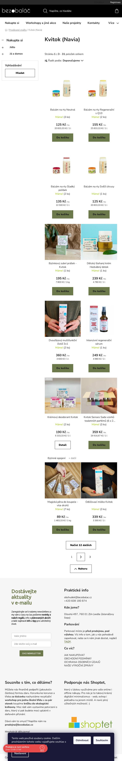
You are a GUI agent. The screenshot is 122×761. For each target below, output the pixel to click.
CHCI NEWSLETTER (31, 653)
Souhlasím (102, 740)
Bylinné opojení (56, 458)
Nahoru (82, 568)
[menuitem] (12, 22)
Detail (63, 445)
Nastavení (20, 753)
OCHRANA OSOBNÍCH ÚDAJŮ (82, 662)
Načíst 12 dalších (81, 545)
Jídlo (12, 47)
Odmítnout (82, 740)
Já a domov (16, 54)
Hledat (20, 73)
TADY (67, 641)
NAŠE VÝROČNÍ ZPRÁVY (78, 665)
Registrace (115, 2)
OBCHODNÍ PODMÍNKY (78, 658)
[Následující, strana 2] (81, 557)
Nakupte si (15, 40)
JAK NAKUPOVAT (74, 655)
